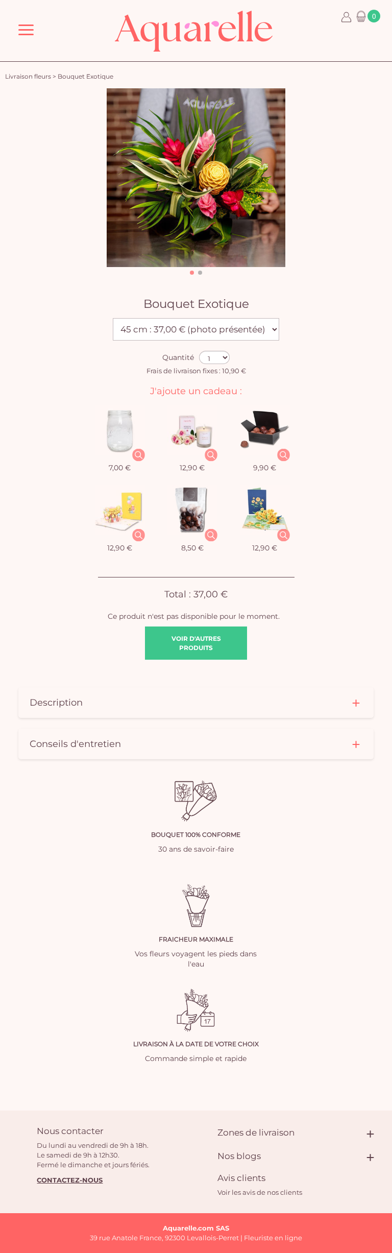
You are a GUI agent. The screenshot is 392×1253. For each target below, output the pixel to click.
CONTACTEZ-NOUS (70, 1180)
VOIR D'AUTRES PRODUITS (196, 643)
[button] (192, 273)
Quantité (178, 357)
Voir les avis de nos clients (259, 1192)
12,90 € (192, 467)
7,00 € (120, 467)
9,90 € (264, 467)
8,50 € (192, 547)
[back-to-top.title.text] (379, 1153)
